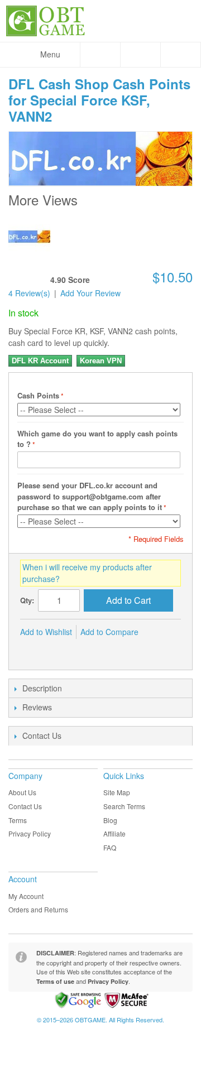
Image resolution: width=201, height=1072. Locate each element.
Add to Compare (109, 631)
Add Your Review (90, 293)
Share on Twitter (53, 650)
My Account (26, 896)
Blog (110, 820)
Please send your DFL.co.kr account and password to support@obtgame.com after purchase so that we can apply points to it (89, 496)
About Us (22, 792)
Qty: (27, 600)
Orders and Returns (38, 909)
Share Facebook (31, 650)
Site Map (116, 792)
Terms (17, 820)
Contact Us (25, 806)
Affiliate (114, 833)
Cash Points (38, 395)
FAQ (109, 847)
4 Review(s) (29, 293)
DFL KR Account (40, 361)
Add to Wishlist (46, 631)
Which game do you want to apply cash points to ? (97, 439)
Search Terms (124, 806)
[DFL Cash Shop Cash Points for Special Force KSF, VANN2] (29, 236)
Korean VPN (101, 361)
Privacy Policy (29, 833)
